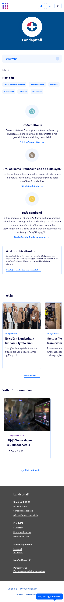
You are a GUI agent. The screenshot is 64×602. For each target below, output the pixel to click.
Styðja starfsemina (22, 532)
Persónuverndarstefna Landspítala (29, 571)
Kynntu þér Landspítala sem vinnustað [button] (22, 270)
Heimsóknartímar (21, 536)
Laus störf (18, 527)
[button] (41, 6)
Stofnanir (19, 595)
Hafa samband (20, 506)
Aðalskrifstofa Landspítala (25, 515)
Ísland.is (12, 588)
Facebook (17, 549)
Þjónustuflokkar (28, 588)
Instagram (18, 552)
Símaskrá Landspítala (23, 510)
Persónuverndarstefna (35, 595)
